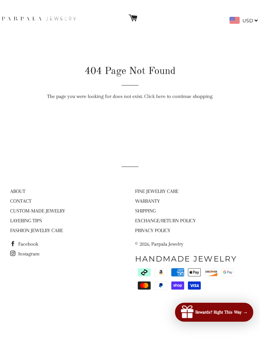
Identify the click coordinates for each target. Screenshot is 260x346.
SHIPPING (145, 211)
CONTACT (20, 201)
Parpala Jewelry (167, 244)
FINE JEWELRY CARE (156, 191)
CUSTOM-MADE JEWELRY (37, 211)
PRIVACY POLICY (152, 230)
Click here (155, 96)
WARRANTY (147, 201)
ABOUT (17, 191)
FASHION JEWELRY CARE (36, 230)
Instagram (28, 254)
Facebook (27, 244)
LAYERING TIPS (26, 221)
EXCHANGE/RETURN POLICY (165, 221)
